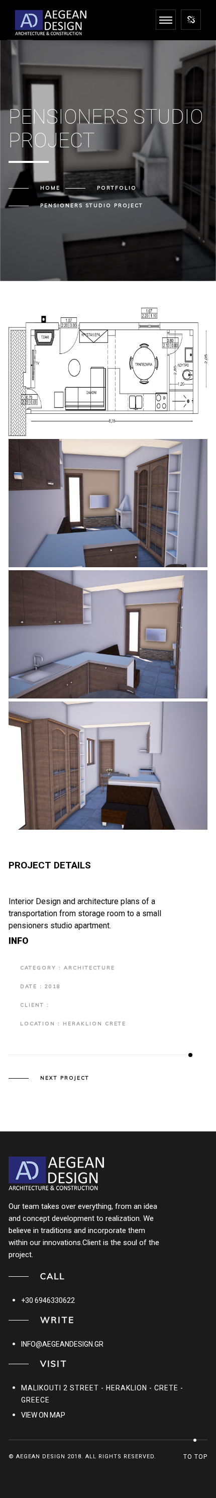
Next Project (64, 1078)
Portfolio (117, 188)
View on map (43, 1415)
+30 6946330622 (48, 1300)
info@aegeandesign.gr (62, 1344)
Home (50, 188)
